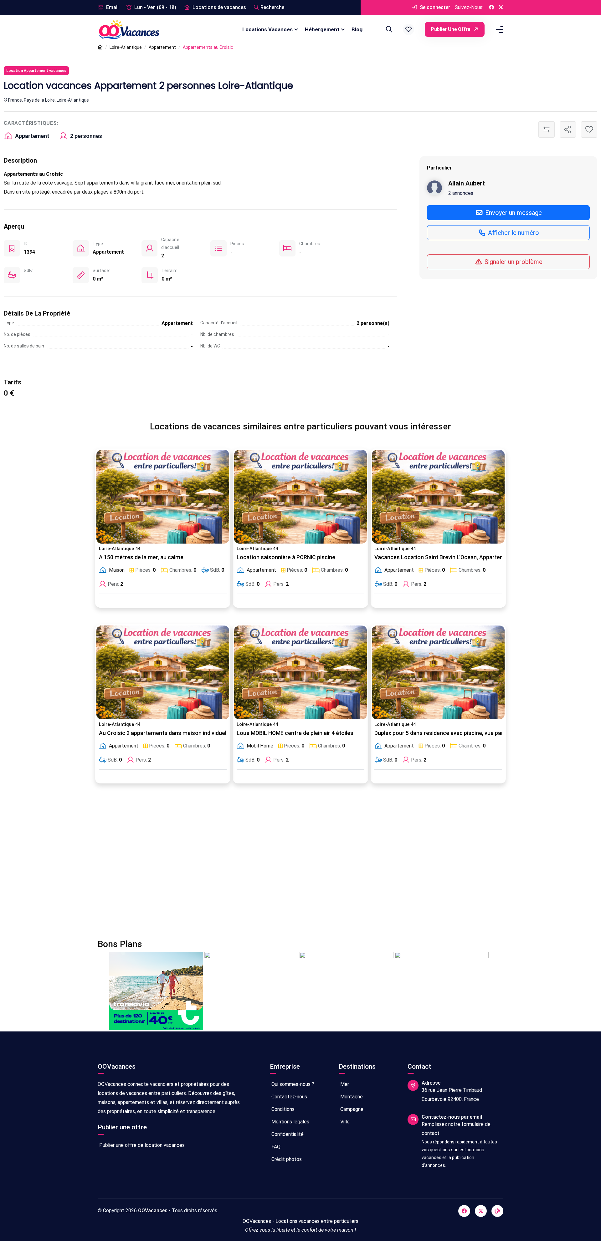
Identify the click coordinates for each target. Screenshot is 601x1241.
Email (112, 7)
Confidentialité (287, 1134)
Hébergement (322, 29)
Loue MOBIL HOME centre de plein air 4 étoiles (295, 733)
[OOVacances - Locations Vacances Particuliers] (100, 47)
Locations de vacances (218, 7)
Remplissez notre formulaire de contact (456, 1128)
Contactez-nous (288, 1097)
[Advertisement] (285, 865)
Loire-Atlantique (126, 47)
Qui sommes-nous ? (292, 1084)
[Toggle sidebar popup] (498, 29)
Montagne (351, 1097)
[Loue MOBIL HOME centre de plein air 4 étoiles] (300, 672)
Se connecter (434, 7)
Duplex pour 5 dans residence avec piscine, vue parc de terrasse (455, 733)
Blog (357, 29)
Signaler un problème (512, 262)
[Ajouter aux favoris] (589, 129)
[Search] (388, 29)
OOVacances (152, 1210)
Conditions (282, 1109)
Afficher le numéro (512, 232)
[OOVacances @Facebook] (491, 7)
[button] (408, 29)
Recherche (272, 7)
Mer (344, 1084)
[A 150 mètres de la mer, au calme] (162, 497)
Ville (344, 1122)
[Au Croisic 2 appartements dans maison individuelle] (162, 672)
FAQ (275, 1147)
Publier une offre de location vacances (141, 1145)
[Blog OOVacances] (497, 1211)
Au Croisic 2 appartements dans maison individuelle (165, 733)
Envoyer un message (513, 212)
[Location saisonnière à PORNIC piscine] (300, 497)
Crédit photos (286, 1159)
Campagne (351, 1109)
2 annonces (460, 193)
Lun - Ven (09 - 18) (154, 7)
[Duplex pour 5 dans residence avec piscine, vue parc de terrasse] (438, 672)
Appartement (162, 47)
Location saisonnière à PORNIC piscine (286, 557)
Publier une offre (451, 29)
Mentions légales (289, 1122)
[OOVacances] (129, 29)
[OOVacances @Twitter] (500, 7)
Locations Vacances (267, 29)
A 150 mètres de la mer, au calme (141, 557)
